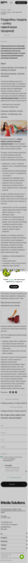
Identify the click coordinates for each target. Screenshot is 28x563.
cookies (10, 279)
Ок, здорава (14, 286)
